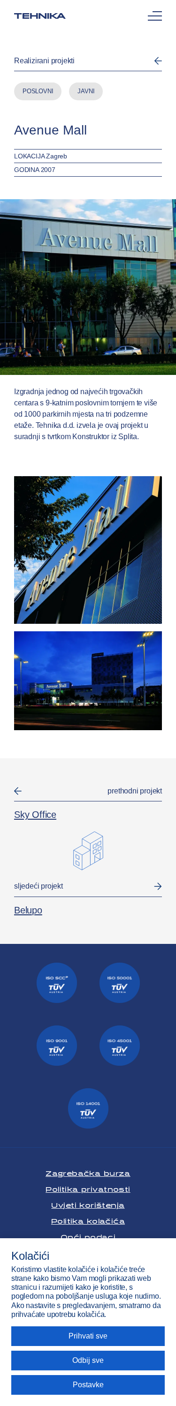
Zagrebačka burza (88, 1172)
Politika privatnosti (88, 1188)
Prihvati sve (88, 1336)
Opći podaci (88, 1236)
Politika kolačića (88, 1220)
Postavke (88, 1385)
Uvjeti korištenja (87, 1204)
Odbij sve (88, 1360)
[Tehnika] (40, 16)
